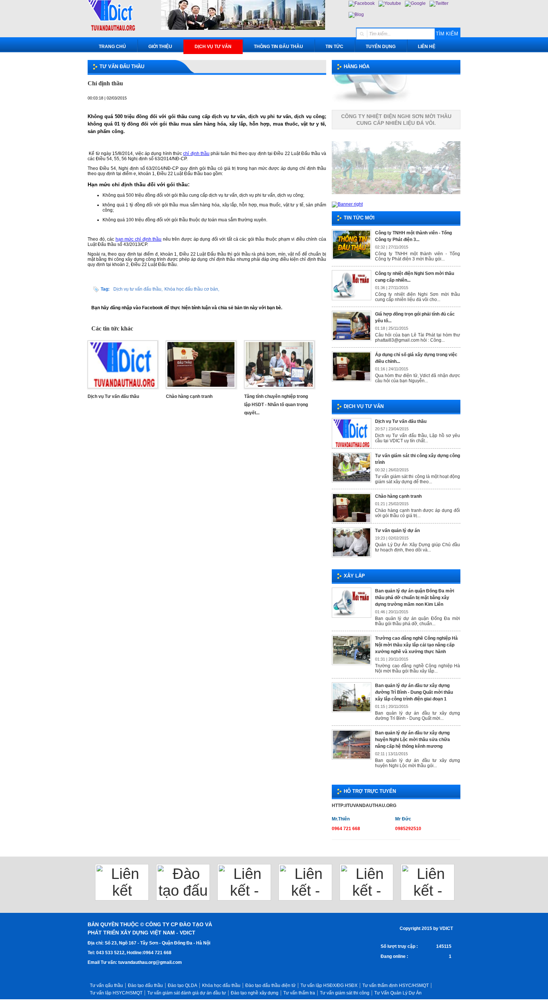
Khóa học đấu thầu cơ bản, (191, 289)
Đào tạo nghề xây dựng (254, 993)
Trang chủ (112, 46)
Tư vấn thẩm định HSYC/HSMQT (395, 985)
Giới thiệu (160, 46)
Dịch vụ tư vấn (213, 46)
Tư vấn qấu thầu (106, 985)
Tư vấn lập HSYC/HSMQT (116, 993)
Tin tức (334, 46)
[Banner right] (347, 204)
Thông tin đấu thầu (278, 46)
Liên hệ (426, 46)
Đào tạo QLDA (182, 985)
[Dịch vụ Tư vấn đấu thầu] (123, 388)
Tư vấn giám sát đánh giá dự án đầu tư (186, 993)
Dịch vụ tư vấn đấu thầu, (138, 289)
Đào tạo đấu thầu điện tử (270, 985)
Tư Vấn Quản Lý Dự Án (398, 993)
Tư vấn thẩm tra (299, 993)
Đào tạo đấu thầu (145, 985)
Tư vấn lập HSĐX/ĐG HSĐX (329, 985)
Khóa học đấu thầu (221, 985)
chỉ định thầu (196, 153)
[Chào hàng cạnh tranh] (201, 388)
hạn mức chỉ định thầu (138, 239)
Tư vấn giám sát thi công (344, 993)
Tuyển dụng (381, 46)
